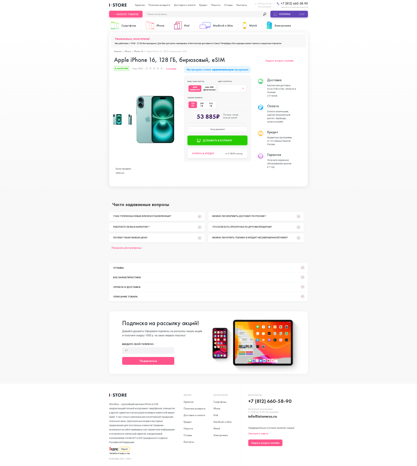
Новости (215, 5)
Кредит (203, 5)
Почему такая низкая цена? (130, 237)
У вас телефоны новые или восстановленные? (142, 216)
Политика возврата (159, 5)
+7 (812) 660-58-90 (294, 3)
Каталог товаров (127, 14)
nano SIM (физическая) (209, 88)
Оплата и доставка (127, 287)
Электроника (220, 435)
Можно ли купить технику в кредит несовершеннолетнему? (250, 237)
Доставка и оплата (184, 5)
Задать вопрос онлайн (279, 60)
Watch (216, 428)
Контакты (241, 5)
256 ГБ (202, 104)
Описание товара (125, 296)
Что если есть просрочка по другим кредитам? (242, 227)
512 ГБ (211, 104)
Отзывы (228, 5)
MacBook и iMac (222, 422)
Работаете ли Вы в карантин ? (131, 227)
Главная (117, 51)
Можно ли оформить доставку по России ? (239, 216)
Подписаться (148, 361)
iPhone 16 (138, 51)
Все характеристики (127, 277)
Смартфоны (219, 402)
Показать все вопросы (127, 247)
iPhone (128, 51)
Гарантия (140, 5)
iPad (215, 415)
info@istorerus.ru (262, 416)
